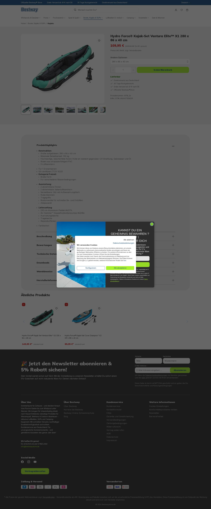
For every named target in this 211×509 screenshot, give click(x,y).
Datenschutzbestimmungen (123, 243)
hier (124, 260)
